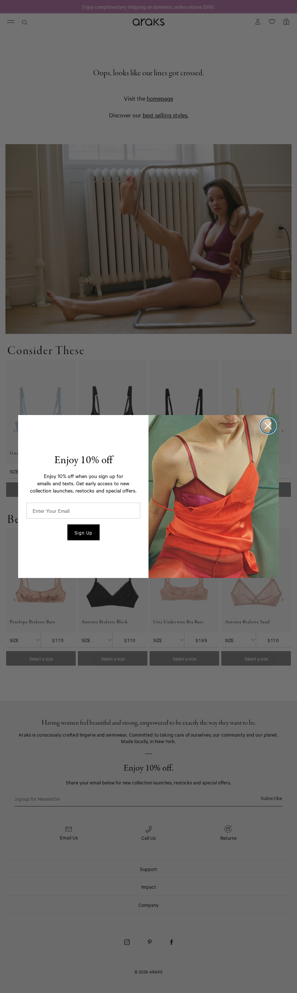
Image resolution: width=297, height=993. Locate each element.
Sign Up (83, 532)
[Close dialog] (268, 426)
